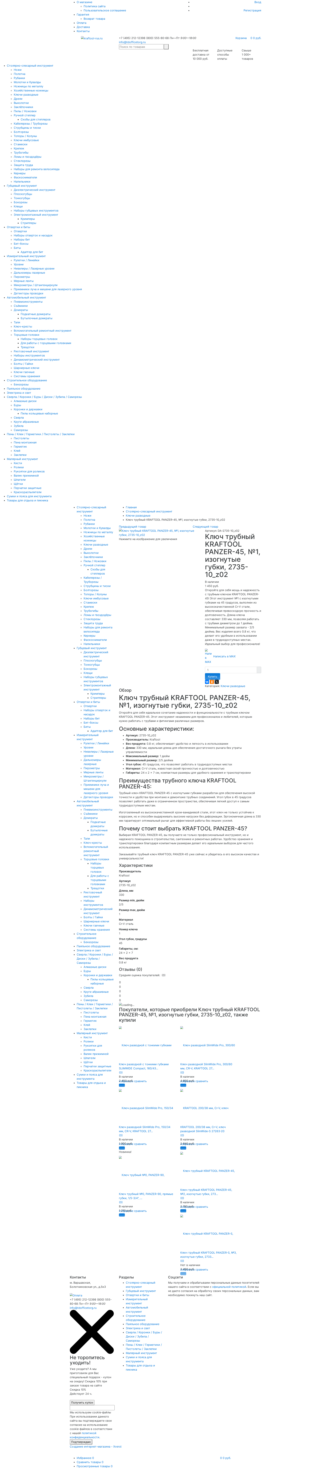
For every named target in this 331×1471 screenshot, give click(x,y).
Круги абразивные (26, 421)
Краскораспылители (28, 492)
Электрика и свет (19, 392)
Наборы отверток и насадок (33, 235)
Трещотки (27, 347)
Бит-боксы (21, 243)
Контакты (83, 31)
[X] (217, 682)
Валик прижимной (26, 475)
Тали (17, 322)
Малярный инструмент (22, 459)
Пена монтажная (25, 442)
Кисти (18, 463)
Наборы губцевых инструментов (36, 210)
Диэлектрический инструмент (35, 190)
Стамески (20, 144)
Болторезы (21, 132)
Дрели (18, 98)
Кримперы (28, 218)
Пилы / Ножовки (25, 111)
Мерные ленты (24, 281)
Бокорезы (20, 202)
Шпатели (20, 479)
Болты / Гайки (23, 363)
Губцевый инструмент (22, 185)
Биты (17, 247)
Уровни (19, 264)
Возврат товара (94, 18)
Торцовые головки (26, 334)
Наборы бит (22, 239)
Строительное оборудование (27, 380)
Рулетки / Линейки (26, 260)
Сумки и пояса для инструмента (29, 496)
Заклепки (20, 455)
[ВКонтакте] (207, 682)
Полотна (19, 74)
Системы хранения (27, 376)
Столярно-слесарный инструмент (30, 65)
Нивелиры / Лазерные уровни (34, 268)
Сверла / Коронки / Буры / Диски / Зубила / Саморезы (44, 397)
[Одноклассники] (212, 682)
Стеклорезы (22, 161)
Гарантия (83, 14)
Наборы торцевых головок (39, 339)
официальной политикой (229, 1286)
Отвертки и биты (18, 227)
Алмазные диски (25, 401)
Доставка (83, 27)
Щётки (18, 484)
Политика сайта (95, 6)
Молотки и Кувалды (27, 82)
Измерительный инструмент (26, 256)
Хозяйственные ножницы (31, 90)
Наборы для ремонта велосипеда (36, 169)
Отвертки (20, 231)
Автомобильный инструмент (26, 297)
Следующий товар (205, 526)
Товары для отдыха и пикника (27, 500)
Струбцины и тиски (27, 127)
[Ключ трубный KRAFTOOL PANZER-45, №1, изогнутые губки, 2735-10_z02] (159, 532)
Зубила (18, 426)
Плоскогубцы (23, 194)
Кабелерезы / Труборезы (31, 123)
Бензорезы (21, 384)
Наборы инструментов (29, 355)
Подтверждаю (81, 1442)
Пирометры (22, 276)
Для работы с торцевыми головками (46, 343)
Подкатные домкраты (36, 314)
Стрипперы (28, 223)
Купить (212, 676)
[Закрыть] (92, 1353)
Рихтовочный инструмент (31, 351)
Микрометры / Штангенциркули (36, 285)
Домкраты (21, 310)
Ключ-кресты (23, 326)
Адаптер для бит (32, 252)
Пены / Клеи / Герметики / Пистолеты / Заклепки (41, 434)
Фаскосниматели (25, 177)
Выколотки (21, 103)
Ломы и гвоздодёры (27, 156)
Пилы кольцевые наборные (39, 413)
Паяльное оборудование (23, 388)
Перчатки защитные (27, 488)
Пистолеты (21, 438)
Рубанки (19, 78)
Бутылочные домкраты (36, 318)
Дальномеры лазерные (29, 272)
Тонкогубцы (22, 198)
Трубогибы (21, 152)
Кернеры (20, 173)
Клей (17, 450)
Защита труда (23, 165)
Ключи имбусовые (26, 140)
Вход (257, 2)
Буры (17, 405)
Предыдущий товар (132, 526)
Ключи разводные (26, 94)
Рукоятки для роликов (29, 471)
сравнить (140, 1081)
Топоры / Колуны (25, 136)
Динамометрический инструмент (37, 359)
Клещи (18, 206)
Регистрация (252, 10)
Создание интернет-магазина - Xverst (96, 1446)
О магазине (84, 2)
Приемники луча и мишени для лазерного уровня (48, 289)
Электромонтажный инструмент (36, 214)
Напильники (22, 181)
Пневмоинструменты (28, 301)
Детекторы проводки (28, 293)
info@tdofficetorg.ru (132, 42)
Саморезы (21, 430)
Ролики (19, 467)
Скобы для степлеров (36, 119)
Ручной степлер (25, 115)
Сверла (19, 417)
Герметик (20, 446)
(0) (121, 1072)
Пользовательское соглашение (105, 10)
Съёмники (21, 305)
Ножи (18, 69)
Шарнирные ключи (26, 368)
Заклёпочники (23, 107)
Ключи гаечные (24, 372)
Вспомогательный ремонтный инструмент (43, 330)
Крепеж (19, 148)
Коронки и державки (28, 409)
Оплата (81, 22)
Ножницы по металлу (28, 86)
